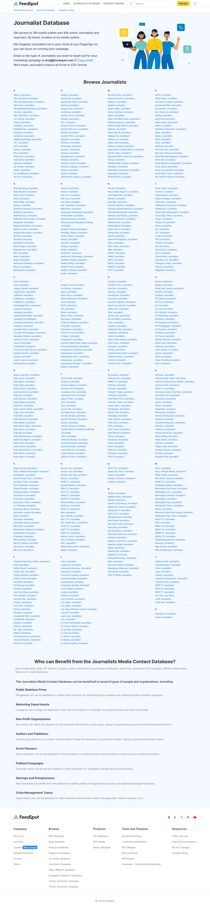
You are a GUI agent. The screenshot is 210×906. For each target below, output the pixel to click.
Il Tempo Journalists (70, 336)
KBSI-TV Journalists (70, 488)
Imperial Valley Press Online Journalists (79, 343)
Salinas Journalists (164, 136)
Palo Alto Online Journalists (120, 402)
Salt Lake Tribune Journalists (168, 153)
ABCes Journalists (22, 95)
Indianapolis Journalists (72, 360)
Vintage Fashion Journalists (168, 450)
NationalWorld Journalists (120, 225)
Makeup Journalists (117, 129)
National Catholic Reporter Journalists (125, 208)
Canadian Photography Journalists (30, 332)
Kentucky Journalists (70, 505)
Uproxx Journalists (164, 353)
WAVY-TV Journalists (165, 519)
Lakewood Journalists (71, 565)
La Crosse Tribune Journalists (75, 626)
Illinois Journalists (69, 312)
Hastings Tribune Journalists (74, 232)
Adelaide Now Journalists (26, 129)
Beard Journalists (22, 260)
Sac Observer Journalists (167, 112)
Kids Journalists (68, 543)
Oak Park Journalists (117, 288)
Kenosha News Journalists (73, 502)
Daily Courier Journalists (25, 388)
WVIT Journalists (116, 270)
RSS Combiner (130, 853)
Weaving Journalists (164, 543)
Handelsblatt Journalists (72, 215)
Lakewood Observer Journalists (76, 568)
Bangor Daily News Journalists (28, 225)
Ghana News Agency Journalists (76, 176)
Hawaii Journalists (69, 239)
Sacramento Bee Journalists (168, 105)
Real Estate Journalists (118, 520)
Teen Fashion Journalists (166, 256)
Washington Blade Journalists (169, 485)
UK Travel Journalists (165, 336)
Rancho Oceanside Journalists (122, 305)
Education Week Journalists (27, 522)
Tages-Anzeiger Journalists (168, 198)
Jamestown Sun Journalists (74, 392)
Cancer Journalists (22, 343)
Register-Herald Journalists (121, 544)
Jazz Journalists (68, 405)
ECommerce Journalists (25, 495)
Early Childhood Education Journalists (31, 471)
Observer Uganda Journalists (122, 302)
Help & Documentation (184, 841)
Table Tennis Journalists (166, 188)
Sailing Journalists (163, 115)
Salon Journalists (163, 139)
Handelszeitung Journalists (73, 219)
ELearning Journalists (24, 536)
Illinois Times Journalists (72, 315)
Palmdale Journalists (117, 395)
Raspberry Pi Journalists (119, 510)
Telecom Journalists (164, 266)
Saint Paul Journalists (165, 119)
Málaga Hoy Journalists (119, 136)
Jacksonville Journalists (72, 378)
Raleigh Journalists (117, 500)
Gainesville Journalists (71, 98)
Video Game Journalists (166, 439)
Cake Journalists (21, 285)
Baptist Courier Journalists (26, 229)
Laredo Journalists (69, 592)
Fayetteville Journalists (24, 619)
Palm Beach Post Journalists (121, 398)
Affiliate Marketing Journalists (28, 139)
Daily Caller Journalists (24, 385)
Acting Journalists (22, 122)
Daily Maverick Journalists (26, 419)
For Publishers (100, 836)
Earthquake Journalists (24, 475)
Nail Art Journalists (117, 188)
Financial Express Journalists (27, 640)
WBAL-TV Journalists (165, 526)
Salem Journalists (163, 125)
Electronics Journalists (24, 546)
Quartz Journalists (116, 475)
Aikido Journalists (22, 170)
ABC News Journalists (24, 105)
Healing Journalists (70, 246)
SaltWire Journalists (164, 146)
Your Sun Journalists (164, 595)
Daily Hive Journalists (24, 405)
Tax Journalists (162, 229)
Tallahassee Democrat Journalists (171, 205)
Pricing (183, 3)
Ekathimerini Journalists (25, 533)
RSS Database (56, 836)
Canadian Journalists (23, 326)
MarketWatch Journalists (119, 176)
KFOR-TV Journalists (70, 526)
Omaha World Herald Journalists (123, 353)
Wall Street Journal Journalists (169, 478)
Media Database (102, 847)
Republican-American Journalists (123, 568)
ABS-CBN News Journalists (26, 115)
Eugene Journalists (164, 285)
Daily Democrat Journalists (26, 392)
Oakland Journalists (117, 281)
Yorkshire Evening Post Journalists (171, 578)
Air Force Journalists (23, 176)
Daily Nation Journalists (25, 422)
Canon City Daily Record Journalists (30, 349)
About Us (19, 836)
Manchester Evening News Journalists (126, 149)
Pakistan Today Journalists (120, 392)
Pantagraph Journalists (119, 409)
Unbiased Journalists (165, 346)
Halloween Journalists (71, 208)
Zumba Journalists (163, 617)
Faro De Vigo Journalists (25, 599)
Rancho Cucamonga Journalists (123, 503)
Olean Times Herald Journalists (122, 339)
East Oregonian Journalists (26, 485)
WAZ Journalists (162, 522)
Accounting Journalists (24, 119)
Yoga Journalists (163, 571)
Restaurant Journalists (118, 571)
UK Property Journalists (166, 329)
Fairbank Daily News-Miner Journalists (32, 561)
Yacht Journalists (163, 568)
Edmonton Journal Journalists (27, 512)
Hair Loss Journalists (70, 198)
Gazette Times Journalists (73, 136)
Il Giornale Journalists (71, 326)
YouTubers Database (60, 864)
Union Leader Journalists (166, 349)
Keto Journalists (68, 512)
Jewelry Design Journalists (73, 415)
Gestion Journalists (70, 170)
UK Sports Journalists (165, 332)
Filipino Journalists (22, 633)
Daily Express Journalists (25, 398)
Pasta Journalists (116, 443)
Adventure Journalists (24, 136)
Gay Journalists (68, 122)
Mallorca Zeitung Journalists (121, 146)
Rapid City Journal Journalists (122, 507)
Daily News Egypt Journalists (27, 426)
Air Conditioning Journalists (26, 173)
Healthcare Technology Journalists (77, 256)
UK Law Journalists (164, 309)
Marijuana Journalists (118, 166)
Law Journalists (68, 619)
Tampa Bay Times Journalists (169, 215)
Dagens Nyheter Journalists (27, 375)
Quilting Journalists (117, 482)
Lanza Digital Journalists (72, 588)
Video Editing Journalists (166, 436)
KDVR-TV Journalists (70, 499)
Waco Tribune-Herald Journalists (170, 471)
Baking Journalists (22, 205)
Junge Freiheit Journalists (73, 453)
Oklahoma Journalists (118, 332)
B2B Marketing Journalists (26, 188)
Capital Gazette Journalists (26, 353)
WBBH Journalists (116, 256)
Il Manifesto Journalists (72, 329)
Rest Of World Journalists (120, 575)
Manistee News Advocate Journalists (125, 156)
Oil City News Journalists (119, 319)
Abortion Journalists (23, 112)
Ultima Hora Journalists (166, 343)
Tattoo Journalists (163, 225)
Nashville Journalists (117, 202)
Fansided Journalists (23, 582)
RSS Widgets (129, 847)
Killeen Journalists (69, 550)
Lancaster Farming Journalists (75, 575)
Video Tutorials (180, 836)
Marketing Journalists (118, 173)
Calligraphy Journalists (24, 298)
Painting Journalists (117, 385)
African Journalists (22, 149)
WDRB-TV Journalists (165, 533)
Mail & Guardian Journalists (120, 112)
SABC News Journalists (166, 98)
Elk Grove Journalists (23, 550)
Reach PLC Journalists (118, 513)
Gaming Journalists (70, 105)
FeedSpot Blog (180, 853)
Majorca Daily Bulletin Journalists (123, 125)
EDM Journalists (21, 516)
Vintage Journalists (164, 453)
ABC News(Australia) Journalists (29, 102)
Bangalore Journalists (24, 222)
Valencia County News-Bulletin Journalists (175, 381)
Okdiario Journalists (117, 326)
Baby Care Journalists (24, 195)
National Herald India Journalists (123, 212)
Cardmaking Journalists (25, 363)
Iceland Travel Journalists (73, 285)
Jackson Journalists (70, 381)
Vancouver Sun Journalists (167, 395)
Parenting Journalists (118, 415)
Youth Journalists (163, 599)
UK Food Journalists (164, 302)
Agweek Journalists (23, 163)
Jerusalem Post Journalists (73, 412)
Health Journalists (69, 273)
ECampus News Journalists (26, 492)
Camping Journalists (23, 312)
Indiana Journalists (69, 366)
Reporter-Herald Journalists (121, 565)
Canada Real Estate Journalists (28, 315)
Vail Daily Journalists (164, 375)
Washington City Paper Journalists (171, 488)
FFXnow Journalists (23, 626)
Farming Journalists (23, 588)
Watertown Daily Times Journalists (171, 516)
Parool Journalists (116, 436)
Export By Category (46, 10)
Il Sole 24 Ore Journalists (72, 332)
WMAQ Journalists (117, 266)
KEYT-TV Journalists (70, 519)
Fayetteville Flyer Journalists (27, 616)
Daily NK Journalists (23, 433)
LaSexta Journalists (70, 595)
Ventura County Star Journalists (170, 415)
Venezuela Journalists (165, 412)
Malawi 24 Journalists (118, 139)
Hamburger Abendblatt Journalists (77, 212)
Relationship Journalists (119, 551)
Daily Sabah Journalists (25, 453)
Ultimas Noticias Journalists (168, 339)
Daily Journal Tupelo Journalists (28, 409)
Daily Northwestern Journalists (28, 436)
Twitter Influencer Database (64, 881)
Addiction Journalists (23, 125)
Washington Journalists (166, 499)
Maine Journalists (116, 115)
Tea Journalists (162, 246)
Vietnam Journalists (164, 443)
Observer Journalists (118, 298)
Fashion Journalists (23, 602)
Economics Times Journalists (27, 502)
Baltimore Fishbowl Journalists (28, 208)
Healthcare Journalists (71, 253)
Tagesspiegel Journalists (167, 195)
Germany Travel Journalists (73, 163)
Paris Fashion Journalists (119, 419)
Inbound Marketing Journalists (75, 346)
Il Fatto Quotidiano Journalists (75, 322)
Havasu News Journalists (73, 236)
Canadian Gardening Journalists (29, 322)
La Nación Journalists (71, 636)
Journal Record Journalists (73, 450)
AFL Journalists (21, 142)
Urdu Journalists (162, 363)
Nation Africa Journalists (119, 229)
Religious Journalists (117, 554)
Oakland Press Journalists (120, 285)
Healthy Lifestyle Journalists (74, 270)
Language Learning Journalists (75, 585)
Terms (17, 864)
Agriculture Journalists (24, 159)
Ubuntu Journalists (164, 281)
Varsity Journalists (163, 402)
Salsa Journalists (163, 142)
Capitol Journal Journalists (26, 360)
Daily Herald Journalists (25, 402)
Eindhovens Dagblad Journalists (29, 529)
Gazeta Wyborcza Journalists (75, 129)
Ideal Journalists (68, 302)
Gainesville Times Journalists (74, 102)
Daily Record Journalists (25, 446)
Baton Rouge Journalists (25, 246)
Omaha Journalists (116, 349)
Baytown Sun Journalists (25, 249)
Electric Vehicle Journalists (26, 543)
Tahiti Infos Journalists (165, 202)
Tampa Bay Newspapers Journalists (172, 212)
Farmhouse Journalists (24, 585)
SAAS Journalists (163, 95)
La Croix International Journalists (76, 622)
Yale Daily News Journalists (168, 565)
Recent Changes (181, 847)
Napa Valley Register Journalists (123, 191)
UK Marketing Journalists (167, 315)
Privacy (18, 858)
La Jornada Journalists (71, 629)
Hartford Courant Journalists (74, 229)
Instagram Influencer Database (65, 875)
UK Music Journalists (165, 319)
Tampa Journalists (163, 219)
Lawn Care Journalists (71, 616)
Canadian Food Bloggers (25, 319)
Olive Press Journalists (118, 343)
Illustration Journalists (71, 319)
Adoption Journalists (23, 132)
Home (66, 3)
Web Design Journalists (166, 546)
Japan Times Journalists (72, 398)
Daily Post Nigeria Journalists (27, 439)
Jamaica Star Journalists (72, 388)
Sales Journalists (163, 132)
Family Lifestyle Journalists (26, 575)
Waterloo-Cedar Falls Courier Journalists (174, 512)
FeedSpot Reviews (23, 853)
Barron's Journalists (23, 236)
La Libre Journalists (70, 633)
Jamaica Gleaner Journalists (74, 385)
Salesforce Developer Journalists (170, 129)
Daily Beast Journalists (24, 381)
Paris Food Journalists (118, 422)
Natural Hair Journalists (119, 232)
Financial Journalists (23, 643)
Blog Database (57, 841)
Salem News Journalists (166, 122)
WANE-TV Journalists (165, 482)
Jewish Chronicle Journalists (74, 419)
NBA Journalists (115, 249)
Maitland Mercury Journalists (121, 122)
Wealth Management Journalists (170, 539)
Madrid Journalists (116, 105)
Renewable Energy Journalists (122, 558)
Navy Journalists (116, 243)
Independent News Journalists (75, 356)
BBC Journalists (21, 253)
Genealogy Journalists (71, 146)
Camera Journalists (23, 309)
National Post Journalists (119, 222)
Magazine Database (59, 853)
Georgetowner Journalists (73, 156)
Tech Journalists (162, 253)
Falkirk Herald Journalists (25, 568)
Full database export (23, 10)
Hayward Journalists (70, 243)
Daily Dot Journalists (23, 395)
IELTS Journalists (69, 305)
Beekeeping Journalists (25, 270)
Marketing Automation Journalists (124, 170)
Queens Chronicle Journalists (121, 478)
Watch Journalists (163, 509)
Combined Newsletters (134, 841)
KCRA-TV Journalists (70, 495)
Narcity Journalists (116, 198)
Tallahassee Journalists (166, 208)
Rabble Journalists (116, 493)
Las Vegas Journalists (71, 602)
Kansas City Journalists (72, 468)
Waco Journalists (163, 468)
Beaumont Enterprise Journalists (29, 263)
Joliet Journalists (69, 436)
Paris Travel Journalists (119, 429)
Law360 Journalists (70, 612)
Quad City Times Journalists (121, 471)
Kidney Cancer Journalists (73, 536)
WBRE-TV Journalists (118, 381)
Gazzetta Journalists (70, 139)
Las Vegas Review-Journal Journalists (79, 609)
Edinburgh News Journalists (27, 509)
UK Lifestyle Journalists (166, 312)
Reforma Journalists (117, 537)
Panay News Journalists (119, 405)
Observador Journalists (119, 295)
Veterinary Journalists (165, 429)
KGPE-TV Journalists (164, 592)
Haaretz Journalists (70, 188)
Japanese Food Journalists (73, 395)
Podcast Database (59, 847)
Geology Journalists (70, 153)
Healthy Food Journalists (72, 266)
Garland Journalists (70, 119)
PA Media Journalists (118, 453)
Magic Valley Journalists (119, 108)
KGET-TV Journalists (70, 529)
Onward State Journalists (120, 363)
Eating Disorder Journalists (26, 488)
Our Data (18, 841)
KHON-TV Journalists (71, 533)
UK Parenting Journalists (166, 322)
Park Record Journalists (119, 433)
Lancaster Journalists (71, 571)
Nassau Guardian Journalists (121, 205)
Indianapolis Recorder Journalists (76, 363)
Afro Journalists (21, 153)
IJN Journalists (68, 309)
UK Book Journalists (164, 295)
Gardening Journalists (71, 112)
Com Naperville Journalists (120, 195)
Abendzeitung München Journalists (30, 108)
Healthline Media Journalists (74, 260)
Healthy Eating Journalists (73, 263)
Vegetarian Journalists (165, 409)
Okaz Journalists (116, 322)
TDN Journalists (162, 239)
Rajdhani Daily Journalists (120, 496)
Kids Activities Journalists (73, 539)
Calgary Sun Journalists (25, 292)
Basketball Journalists (24, 243)
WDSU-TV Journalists (165, 536)
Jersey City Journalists (71, 409)
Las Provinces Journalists (73, 599)
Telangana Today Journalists (168, 263)
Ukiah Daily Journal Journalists (169, 288)
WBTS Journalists (116, 263)
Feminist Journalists (23, 622)
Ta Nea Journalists (163, 236)
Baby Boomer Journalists (25, 191)
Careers (25, 847)
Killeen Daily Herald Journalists (75, 546)
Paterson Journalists (117, 450)
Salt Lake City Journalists (167, 149)
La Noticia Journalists (71, 640)
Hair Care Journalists (70, 195)
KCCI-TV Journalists (70, 492)
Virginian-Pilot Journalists (167, 456)
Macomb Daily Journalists (120, 95)
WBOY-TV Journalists (165, 529)
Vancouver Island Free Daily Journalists (173, 392)
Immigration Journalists (72, 339)
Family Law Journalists (24, 571)
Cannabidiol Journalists (24, 346)
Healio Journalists (69, 249)
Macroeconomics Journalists (121, 98)
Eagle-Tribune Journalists (25, 468)
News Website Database (62, 869)
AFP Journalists (21, 146)
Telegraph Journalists (165, 270)
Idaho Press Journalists (72, 295)
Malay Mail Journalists (118, 142)
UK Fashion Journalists (165, 298)
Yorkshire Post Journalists (167, 582)
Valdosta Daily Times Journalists (170, 378)
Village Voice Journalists (166, 446)
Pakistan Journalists (117, 388)
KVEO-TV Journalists (165, 388)
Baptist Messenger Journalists (28, 232)
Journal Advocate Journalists (74, 443)
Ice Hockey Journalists (71, 288)
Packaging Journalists (118, 375)
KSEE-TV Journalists (164, 585)
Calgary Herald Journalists (26, 288)
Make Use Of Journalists (119, 132)
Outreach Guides (66, 10)
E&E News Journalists (24, 526)
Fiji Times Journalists (23, 629)
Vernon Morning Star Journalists (170, 422)
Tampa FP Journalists (165, 222)
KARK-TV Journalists (70, 482)
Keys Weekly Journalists (72, 516)
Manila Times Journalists (119, 153)
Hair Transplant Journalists (73, 205)
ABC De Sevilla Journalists (26, 98)
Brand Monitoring (131, 836)
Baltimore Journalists (23, 212)
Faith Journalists (21, 565)
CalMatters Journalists (24, 302)
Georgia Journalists (70, 159)
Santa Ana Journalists (165, 159)
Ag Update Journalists (24, 166)
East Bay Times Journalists (26, 482)
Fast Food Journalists (24, 605)
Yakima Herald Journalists (167, 561)
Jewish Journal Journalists (73, 426)
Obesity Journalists (117, 292)
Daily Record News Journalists (28, 450)
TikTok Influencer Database (63, 886)
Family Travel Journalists (25, 578)
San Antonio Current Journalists (170, 176)
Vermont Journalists (164, 419)
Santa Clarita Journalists (166, 166)
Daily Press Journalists (24, 443)
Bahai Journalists (22, 198)
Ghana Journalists (69, 173)
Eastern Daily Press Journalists (28, 478)
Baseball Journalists (23, 239)
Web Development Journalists (169, 550)
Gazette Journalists (70, 132)
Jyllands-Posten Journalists (74, 456)
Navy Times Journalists (119, 246)
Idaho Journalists (69, 292)
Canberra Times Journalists (26, 339)
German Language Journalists (75, 166)
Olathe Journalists (116, 336)
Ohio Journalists (115, 312)
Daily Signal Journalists (24, 456)
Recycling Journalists (118, 527)
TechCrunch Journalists (166, 249)
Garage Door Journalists (72, 108)
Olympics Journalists (118, 346)
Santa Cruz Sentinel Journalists (169, 170)
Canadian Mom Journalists (26, 329)
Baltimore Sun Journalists (25, 215)
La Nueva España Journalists (74, 643)
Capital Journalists (22, 356)
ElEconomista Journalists (25, 539)
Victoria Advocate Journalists (169, 433)
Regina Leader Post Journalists (122, 541)
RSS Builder (128, 858)
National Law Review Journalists (123, 215)
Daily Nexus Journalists (25, 429)
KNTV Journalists (116, 260)
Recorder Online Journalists (121, 524)
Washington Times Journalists (169, 505)
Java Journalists (68, 402)
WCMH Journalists (116, 253)
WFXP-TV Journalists (165, 588)
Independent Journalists (72, 353)
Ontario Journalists (117, 360)
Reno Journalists (115, 561)
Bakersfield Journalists (24, 202)
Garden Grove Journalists (73, 115)
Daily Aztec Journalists (24, 378)
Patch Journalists (116, 446)
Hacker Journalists (69, 191)
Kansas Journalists (70, 478)
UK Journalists (162, 305)
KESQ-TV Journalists (70, 509)
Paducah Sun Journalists (119, 378)
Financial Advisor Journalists (27, 636)
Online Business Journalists (121, 356)
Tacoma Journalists (164, 191)
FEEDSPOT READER (113, 3)
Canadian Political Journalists (27, 336)
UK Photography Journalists (168, 326)
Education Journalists (24, 519)
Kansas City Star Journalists (74, 475)
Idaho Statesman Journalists (74, 298)
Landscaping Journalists (72, 582)
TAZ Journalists (162, 232)
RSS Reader (99, 841)
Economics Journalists (24, 499)
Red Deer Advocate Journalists (122, 534)
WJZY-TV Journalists (118, 468)
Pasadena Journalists (118, 439)
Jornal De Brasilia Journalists (74, 439)
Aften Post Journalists (24, 156)
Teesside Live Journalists (167, 260)
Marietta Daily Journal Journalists (123, 163)
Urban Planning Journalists (167, 360)
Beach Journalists (22, 256)
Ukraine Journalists (164, 292)
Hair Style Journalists (71, 202)
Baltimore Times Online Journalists (30, 219)
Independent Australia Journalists (76, 349)
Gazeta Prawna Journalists (73, 125)
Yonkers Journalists (164, 575)
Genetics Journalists (70, 149)
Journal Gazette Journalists (73, 446)
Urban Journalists (163, 356)
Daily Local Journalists (24, 412)
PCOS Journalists (116, 456)
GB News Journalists (70, 142)
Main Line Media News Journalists (124, 119)
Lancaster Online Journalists (74, 578)
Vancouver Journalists (165, 398)
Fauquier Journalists (23, 612)
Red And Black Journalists (120, 531)
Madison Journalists (117, 102)
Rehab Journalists (116, 548)
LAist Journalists (69, 561)
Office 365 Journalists (118, 309)
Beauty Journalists (22, 266)
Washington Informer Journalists (170, 495)
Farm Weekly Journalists (25, 595)
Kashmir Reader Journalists (73, 485)
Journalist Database (59, 858)
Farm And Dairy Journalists (26, 592)
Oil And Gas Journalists (119, 315)
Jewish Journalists (69, 422)
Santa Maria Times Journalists (169, 173)
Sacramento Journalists (166, 108)
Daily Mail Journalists (23, 415)
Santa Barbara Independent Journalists (173, 163)
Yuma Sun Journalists (165, 602)
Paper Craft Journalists (119, 412)
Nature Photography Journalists (123, 239)
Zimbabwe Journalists (165, 613)
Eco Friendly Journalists (25, 505)
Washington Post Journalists (168, 502)
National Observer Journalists (122, 219)
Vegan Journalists (163, 405)
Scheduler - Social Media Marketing (141, 864)
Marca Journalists (116, 159)
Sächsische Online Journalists (169, 102)
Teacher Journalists (164, 243)
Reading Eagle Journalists (120, 517)
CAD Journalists (21, 281)
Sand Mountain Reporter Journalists (172, 156)
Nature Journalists (116, 236)
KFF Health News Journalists (74, 522)
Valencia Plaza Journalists (167, 385)
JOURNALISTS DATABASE (86, 3)
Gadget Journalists (70, 95)
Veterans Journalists (164, 426)
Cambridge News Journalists (27, 305)
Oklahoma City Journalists (120, 329)
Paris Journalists (115, 426)
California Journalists (23, 295)
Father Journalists (22, 609)
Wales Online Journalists (166, 475)
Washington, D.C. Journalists (168, 492)
